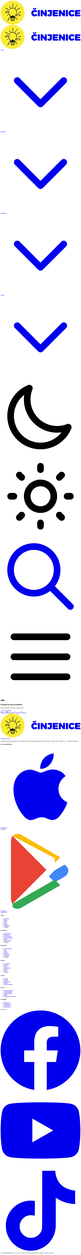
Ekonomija (6, 925)
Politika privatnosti (8, 990)
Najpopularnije (7, 1004)
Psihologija (6, 935)
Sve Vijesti (6, 918)
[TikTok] (40, 1250)
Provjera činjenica (8, 984)
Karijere (6, 983)
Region (5, 921)
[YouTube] (40, 1170)
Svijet (5, 922)
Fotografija (6, 954)
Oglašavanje (7, 981)
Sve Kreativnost (8, 948)
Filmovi (6, 969)
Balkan (5, 920)
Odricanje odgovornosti (10, 996)
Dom (5, 950)
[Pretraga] (40, 616)
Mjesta (5, 970)
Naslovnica (6, 1002)
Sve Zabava (7, 963)
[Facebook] (40, 1089)
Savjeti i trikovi (7, 936)
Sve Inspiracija (7, 933)
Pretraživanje (7, 1005)
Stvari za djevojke (8, 937)
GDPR (5, 995)
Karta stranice (7, 1006)
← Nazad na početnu (6, 710)
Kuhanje (6, 952)
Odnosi (5, 939)
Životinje (6, 965)
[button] (40, 456)
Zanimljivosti (7, 968)
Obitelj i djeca (7, 940)
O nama (6, 978)
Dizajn (5, 951)
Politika (6, 924)
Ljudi (5, 966)
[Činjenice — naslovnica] (40, 24)
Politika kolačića (8, 993)
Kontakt (6, 980)
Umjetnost (6, 955)
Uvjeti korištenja (8, 992)
